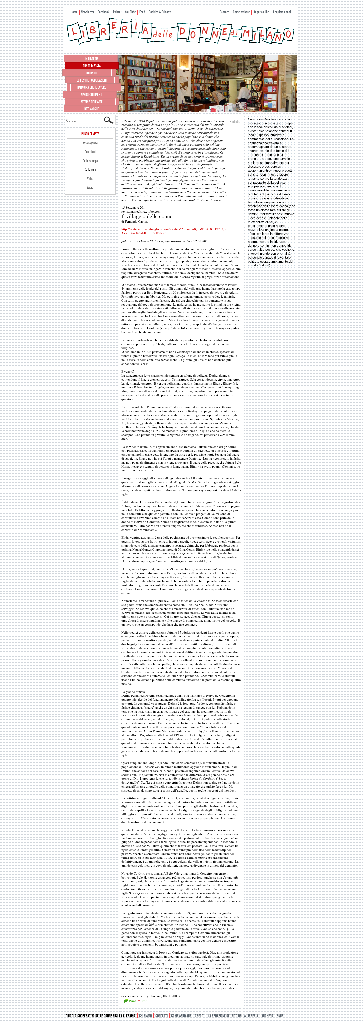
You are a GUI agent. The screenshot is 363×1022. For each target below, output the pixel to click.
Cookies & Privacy (160, 12)
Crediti (199, 1016)
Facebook (103, 12)
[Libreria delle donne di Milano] (180, 43)
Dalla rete (90, 170)
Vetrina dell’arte (92, 102)
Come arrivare (241, 12)
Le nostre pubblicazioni (92, 80)
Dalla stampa (90, 161)
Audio (90, 187)
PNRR (280, 1016)
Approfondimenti (91, 95)
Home (74, 12)
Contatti (224, 12)
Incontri (91, 73)
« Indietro (235, 121)
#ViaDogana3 (90, 143)
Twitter (117, 12)
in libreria (91, 59)
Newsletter (87, 12)
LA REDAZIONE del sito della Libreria (233, 1016)
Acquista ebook (282, 12)
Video (90, 179)
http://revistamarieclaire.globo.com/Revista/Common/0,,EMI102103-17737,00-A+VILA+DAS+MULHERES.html (174, 231)
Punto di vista (92, 66)
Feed (142, 12)
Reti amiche (91, 109)
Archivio (267, 1016)
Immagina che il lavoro (91, 87)
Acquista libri (261, 12)
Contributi (90, 152)
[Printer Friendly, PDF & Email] (135, 1002)
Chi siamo (145, 1016)
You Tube (130, 12)
